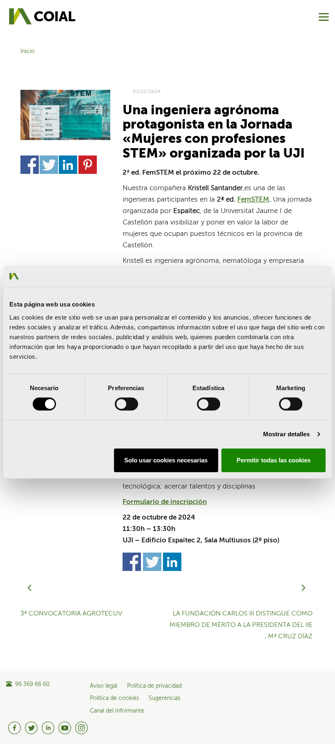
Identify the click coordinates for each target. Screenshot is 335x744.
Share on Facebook (29, 164)
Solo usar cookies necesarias (166, 460)
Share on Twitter (49, 164)
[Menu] (324, 17)
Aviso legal (103, 686)
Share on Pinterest (87, 164)
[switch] (126, 404)
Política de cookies (114, 698)
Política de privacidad (154, 686)
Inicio (27, 51)
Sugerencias (164, 698)
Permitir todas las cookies (273, 460)
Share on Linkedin (68, 164)
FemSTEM (253, 199)
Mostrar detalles (286, 434)
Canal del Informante (117, 711)
